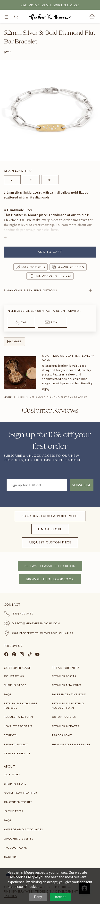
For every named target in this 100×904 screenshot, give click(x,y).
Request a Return (18, 716)
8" (49, 179)
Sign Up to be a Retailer (71, 744)
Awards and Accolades (23, 829)
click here (51, 230)
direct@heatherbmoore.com (36, 623)
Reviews (10, 735)
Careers (10, 856)
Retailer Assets (64, 676)
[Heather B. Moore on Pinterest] (14, 655)
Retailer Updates (65, 726)
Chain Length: (18, 170)
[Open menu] (6, 17)
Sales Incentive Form (69, 694)
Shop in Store (15, 685)
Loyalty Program (18, 726)
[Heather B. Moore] (50, 16)
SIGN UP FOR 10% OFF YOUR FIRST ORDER (50, 4)
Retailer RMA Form (66, 685)
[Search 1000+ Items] (16, 17)
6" (12, 179)
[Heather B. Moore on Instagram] (22, 655)
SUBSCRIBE (81, 485)
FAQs (7, 694)
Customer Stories (18, 801)
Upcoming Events (18, 838)
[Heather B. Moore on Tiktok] (30, 655)
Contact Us (14, 676)
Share (17, 341)
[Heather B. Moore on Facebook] (6, 655)
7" (31, 179)
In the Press (13, 811)
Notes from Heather (20, 792)
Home (8, 397)
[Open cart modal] (92, 17)
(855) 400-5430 (22, 613)
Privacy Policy (16, 744)
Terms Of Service (17, 753)
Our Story (12, 774)
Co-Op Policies (64, 716)
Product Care (15, 847)
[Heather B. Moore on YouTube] (37, 655)
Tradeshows (62, 735)
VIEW (45, 389)
